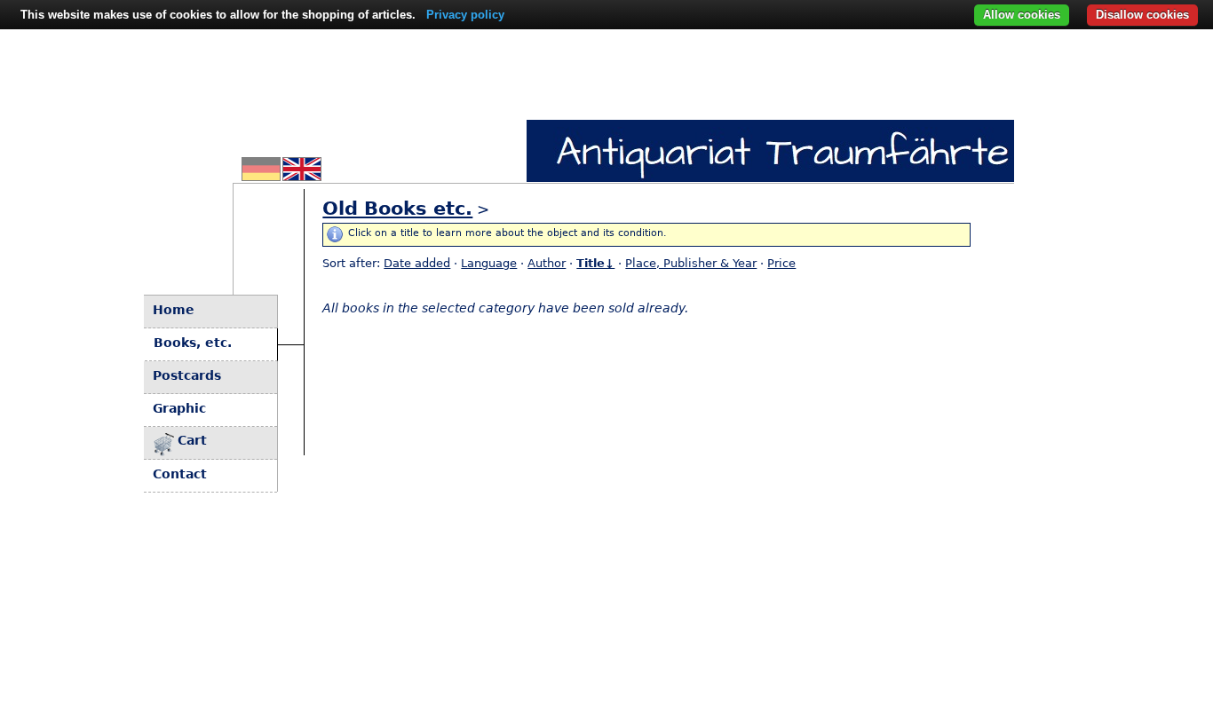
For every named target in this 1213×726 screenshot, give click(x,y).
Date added (417, 263)
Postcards (187, 375)
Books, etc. (193, 342)
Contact (180, 474)
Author (546, 263)
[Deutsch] (261, 176)
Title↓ (595, 263)
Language (489, 263)
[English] (302, 176)
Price (781, 263)
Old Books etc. (397, 208)
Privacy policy (465, 14)
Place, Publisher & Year (691, 263)
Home (173, 310)
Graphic (179, 408)
